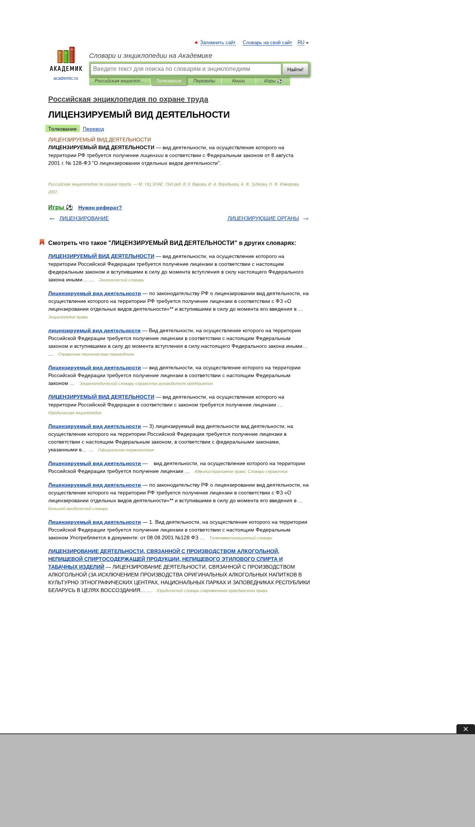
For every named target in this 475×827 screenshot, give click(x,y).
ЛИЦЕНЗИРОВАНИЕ (84, 218)
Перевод (93, 129)
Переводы (204, 81)
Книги (238, 81)
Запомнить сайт (218, 42)
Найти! (295, 69)
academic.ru (65, 78)
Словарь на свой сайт (267, 42)
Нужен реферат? (100, 207)
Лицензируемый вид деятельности (94, 293)
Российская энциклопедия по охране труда (120, 81)
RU (301, 42)
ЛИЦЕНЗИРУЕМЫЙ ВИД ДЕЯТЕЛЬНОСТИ (101, 256)
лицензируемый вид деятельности (94, 330)
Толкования (168, 81)
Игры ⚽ (273, 81)
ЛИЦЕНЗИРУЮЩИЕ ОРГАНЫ (263, 218)
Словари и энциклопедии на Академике (150, 55)
